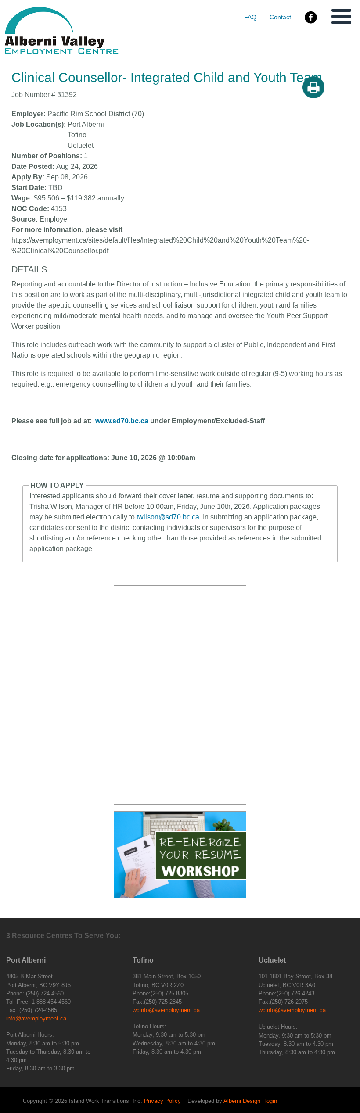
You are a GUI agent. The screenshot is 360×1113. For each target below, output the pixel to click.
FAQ (250, 17)
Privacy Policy (162, 1101)
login (271, 1101)
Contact (280, 17)
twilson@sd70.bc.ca (168, 517)
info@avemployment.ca (36, 1018)
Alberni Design (241, 1101)
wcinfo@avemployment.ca (166, 1010)
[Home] (61, 52)
